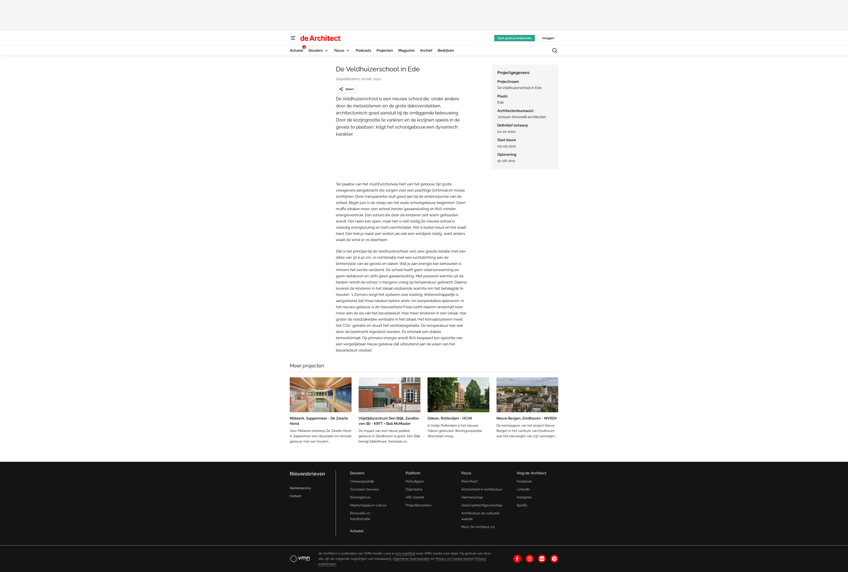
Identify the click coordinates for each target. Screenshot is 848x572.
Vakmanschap (472, 497)
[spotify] (554, 559)
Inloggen (548, 38)
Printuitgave (415, 481)
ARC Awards (415, 497)
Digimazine (414, 489)
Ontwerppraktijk (362, 481)
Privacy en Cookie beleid (454, 559)
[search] (554, 50)
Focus (466, 473)
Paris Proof (469, 481)
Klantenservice (300, 488)
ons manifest (405, 553)
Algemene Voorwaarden (411, 559)
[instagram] (530, 559)
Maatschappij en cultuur (368, 505)
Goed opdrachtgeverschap (481, 505)
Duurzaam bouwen (364, 489)
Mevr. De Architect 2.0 (478, 527)
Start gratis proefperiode (514, 38)
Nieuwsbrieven (307, 474)
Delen (350, 89)
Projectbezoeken (419, 505)
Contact (295, 496)
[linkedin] (542, 559)
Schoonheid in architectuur (481, 489)
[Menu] (293, 38)
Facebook (524, 481)
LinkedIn (523, 489)
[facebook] (517, 559)
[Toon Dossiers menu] (326, 50)
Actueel (356, 531)
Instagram (524, 497)
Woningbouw (360, 497)
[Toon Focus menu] (347, 50)
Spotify (522, 505)
